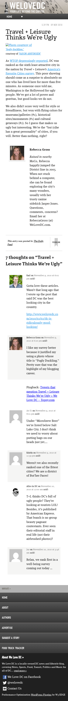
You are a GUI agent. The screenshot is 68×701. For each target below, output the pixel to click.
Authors (6, 617)
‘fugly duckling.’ (15, 49)
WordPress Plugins (41, 695)
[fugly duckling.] (19, 45)
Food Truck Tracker (13, 648)
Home (9, 16)
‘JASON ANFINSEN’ (30, 54)
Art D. (29, 411)
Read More (19, 671)
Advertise (7, 628)
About (5, 607)
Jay (27, 550)
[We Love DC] (36, 8)
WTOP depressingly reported (29, 61)
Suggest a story (10, 638)
